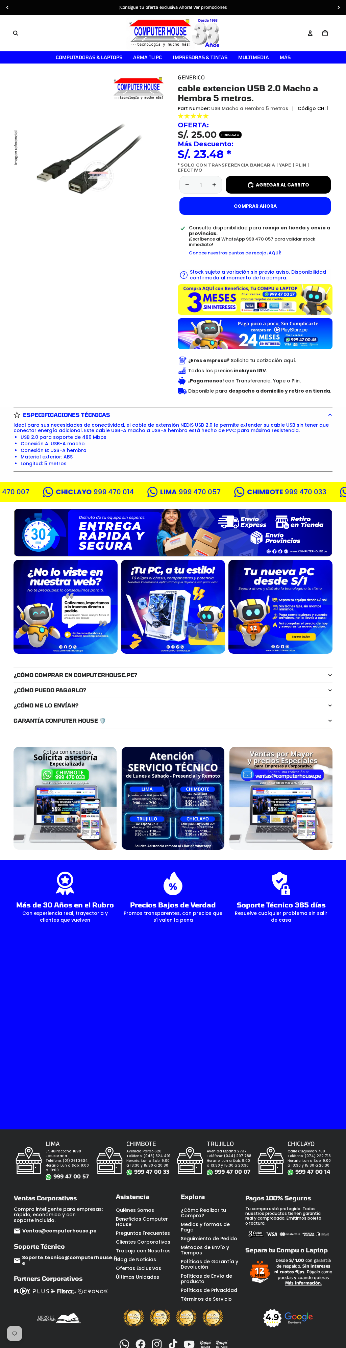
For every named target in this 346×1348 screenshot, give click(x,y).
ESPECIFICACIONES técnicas (66, 414)
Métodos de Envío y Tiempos (205, 1250)
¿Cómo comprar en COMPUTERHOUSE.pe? (76, 675)
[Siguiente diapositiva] (338, 7)
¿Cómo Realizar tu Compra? (203, 1213)
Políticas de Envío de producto (206, 1279)
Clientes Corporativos (143, 1242)
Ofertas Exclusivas (138, 1268)
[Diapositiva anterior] (7, 7)
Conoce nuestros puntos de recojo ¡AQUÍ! (235, 253)
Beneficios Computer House (142, 1222)
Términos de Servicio (206, 1299)
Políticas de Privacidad (209, 1290)
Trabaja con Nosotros (143, 1250)
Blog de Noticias (136, 1259)
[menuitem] (285, 57)
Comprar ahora (255, 206)
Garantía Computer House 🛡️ (60, 720)
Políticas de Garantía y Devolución (209, 1264)
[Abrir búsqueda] (15, 33)
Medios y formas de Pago (205, 1227)
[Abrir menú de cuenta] (310, 33)
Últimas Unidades (137, 1277)
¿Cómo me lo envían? (46, 705)
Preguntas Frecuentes (143, 1233)
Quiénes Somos (135, 1210)
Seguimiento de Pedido (209, 1238)
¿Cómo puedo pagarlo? (50, 690)
